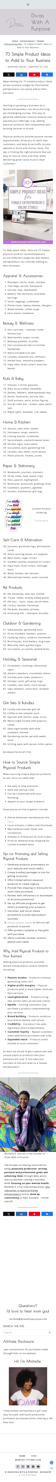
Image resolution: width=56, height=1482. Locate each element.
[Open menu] (28, 4)
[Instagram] (23, 1466)
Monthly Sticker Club (28, 1460)
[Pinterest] (33, 1466)
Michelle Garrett (18, 66)
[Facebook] (18, 1466)
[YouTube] (38, 1466)
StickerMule (41, 520)
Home (22, 1456)
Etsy (34, 1456)
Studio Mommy (28, 1475)
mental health (40, 1183)
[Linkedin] (28, 1466)
